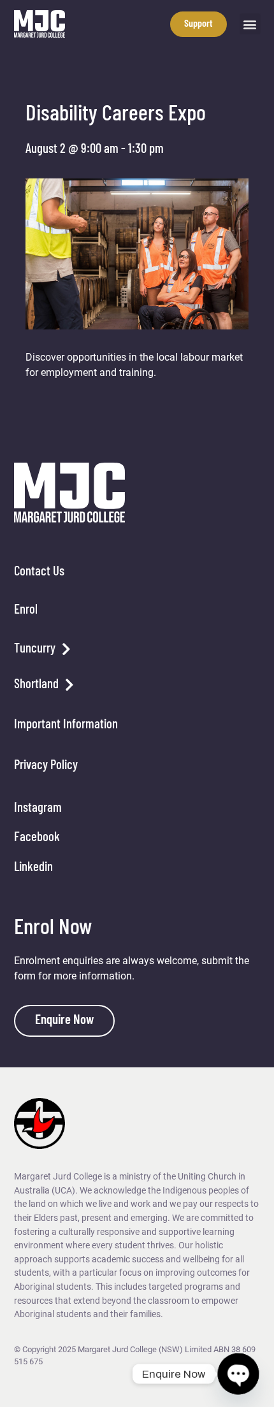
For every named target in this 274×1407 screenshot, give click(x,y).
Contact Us (39, 572)
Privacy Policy (46, 765)
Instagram (38, 808)
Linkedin (33, 867)
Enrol (26, 610)
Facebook (37, 837)
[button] (250, 23)
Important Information (66, 725)
